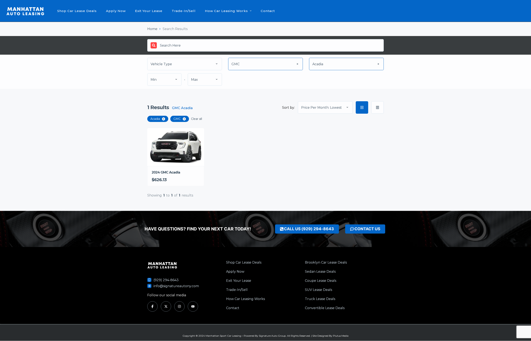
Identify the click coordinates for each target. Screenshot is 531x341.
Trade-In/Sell (184, 11)
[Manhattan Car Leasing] (25, 11)
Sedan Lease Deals (320, 272)
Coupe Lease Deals (320, 281)
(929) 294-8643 (166, 280)
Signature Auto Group (272, 335)
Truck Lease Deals (320, 299)
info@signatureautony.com (176, 286)
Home (152, 29)
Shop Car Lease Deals (77, 11)
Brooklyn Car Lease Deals (326, 262)
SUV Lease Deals (318, 290)
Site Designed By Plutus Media (330, 335)
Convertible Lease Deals (325, 308)
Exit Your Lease (148, 11)
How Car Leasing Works (226, 11)
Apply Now (116, 11)
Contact (268, 11)
